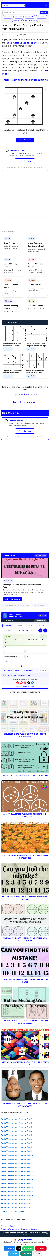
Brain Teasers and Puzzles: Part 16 (17, 1179)
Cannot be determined (11, 657)
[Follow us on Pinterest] (17, 683)
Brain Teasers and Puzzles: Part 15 (17, 1175)
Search (43, 12)
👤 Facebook (9, 1248)
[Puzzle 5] (28, 666)
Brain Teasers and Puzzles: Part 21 (17, 1199)
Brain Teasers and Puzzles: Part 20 (17, 1195)
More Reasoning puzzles (11, 670)
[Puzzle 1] (21, 666)
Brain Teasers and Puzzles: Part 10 (17, 1155)
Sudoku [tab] (19, 625)
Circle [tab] (30, 625)
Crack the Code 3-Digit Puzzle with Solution (25, 775)
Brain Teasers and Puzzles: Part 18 (17, 1187)
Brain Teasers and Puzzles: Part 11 (17, 1159)
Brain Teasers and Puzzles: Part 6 (16, 1139)
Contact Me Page (7, 1226)
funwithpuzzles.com (28, 686)
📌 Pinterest (41, 1248)
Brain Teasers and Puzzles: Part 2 (16, 1123)
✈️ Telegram (13, 1253)
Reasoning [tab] (8, 625)
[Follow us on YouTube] (21, 683)
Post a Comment (24, 161)
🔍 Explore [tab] (42, 625)
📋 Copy (37, 1253)
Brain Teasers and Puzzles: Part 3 (16, 1127)
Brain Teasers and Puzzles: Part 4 (16, 1131)
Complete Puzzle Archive (12, 1211)
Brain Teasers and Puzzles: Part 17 (17, 1183)
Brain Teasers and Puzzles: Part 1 (16, 1119)
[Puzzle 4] (26, 666)
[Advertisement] (25, 193)
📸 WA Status (26, 1253)
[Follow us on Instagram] (25, 683)
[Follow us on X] (28, 683)
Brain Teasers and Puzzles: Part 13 (17, 1167)
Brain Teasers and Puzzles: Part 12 (17, 1163)
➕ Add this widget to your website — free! (16, 675)
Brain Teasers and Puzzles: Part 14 (17, 1171)
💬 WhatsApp (28, 1248)
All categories (28, 670)
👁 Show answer (9, 662)
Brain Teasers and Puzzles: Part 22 (17, 1203)
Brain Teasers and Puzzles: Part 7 (16, 1143)
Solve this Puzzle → (12, 599)
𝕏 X (19, 1248)
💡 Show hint (7, 647)
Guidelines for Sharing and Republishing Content (19, 1229)
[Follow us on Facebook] (32, 683)
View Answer (25, 140)
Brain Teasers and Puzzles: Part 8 (16, 1147)
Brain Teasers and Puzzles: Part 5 (16, 1135)
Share (44, 670)
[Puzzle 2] (23, 666)
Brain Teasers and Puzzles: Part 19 (17, 1191)
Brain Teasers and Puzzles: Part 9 (16, 1151)
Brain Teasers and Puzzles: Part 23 (17, 1207)
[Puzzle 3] (24, 666)
